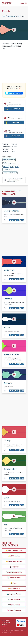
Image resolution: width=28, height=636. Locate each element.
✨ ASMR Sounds (14, 556)
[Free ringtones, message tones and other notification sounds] (6, 3)
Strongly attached (11, 211)
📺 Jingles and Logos (14, 594)
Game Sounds (7, 169)
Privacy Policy (6, 622)
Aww (6, 525)
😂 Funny (14, 583)
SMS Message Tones (13, 16)
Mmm (6, 498)
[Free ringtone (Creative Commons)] (4, 220)
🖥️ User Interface (14, 599)
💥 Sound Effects (14, 588)
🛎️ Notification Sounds (14, 561)
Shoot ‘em (8, 299)
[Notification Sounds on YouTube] (21, 625)
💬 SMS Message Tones (14, 572)
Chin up (7, 440)
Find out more (13, 181)
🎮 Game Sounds (14, 605)
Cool (11, 166)
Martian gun (9, 270)
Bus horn (8, 383)
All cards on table (11, 354)
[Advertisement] (14, 66)
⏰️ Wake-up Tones (14, 578)
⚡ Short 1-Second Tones (14, 550)
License (4, 626)
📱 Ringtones (14, 567)
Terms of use (5, 620)
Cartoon (5, 166)
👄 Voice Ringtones (14, 610)
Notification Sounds (9, 160)
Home (3, 16)
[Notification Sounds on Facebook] (21, 621)
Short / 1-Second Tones (10, 173)
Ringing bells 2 (10, 469)
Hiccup (7, 327)
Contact (4, 624)
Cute (16, 166)
